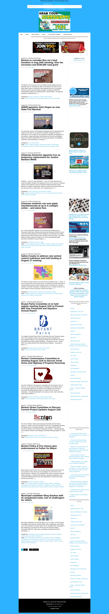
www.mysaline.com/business (78, 265)
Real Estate (48, 96)
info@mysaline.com (59, 4)
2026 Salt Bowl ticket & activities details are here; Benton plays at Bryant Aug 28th (79, 456)
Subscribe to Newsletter (78, 328)
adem (26, 144)
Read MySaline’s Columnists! (79, 396)
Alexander (31, 534)
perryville (33, 194)
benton (27, 98)
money (51, 98)
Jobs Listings (74, 362)
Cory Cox (43, 193)
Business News (75, 341)
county (38, 293)
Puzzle (77, 295)
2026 (26, 483)
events (38, 98)
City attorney (32, 539)
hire (29, 245)
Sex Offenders (75, 368)
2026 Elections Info (76, 385)
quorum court (25, 295)
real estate (56, 98)
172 (30, 549)
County (30, 292)
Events (42, 96)
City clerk (39, 539)
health (23, 194)
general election (26, 487)
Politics (49, 191)
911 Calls (73, 355)
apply (31, 244)
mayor (41, 487)
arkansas (36, 144)
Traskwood (38, 536)
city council (41, 437)
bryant (27, 349)
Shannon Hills (30, 536)
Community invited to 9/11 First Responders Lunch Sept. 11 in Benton (79, 435)
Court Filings (74, 359)
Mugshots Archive (76, 352)
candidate (40, 485)
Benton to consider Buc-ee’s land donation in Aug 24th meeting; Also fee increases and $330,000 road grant (42, 62)
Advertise (84, 295)
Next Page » (35, 549)
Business (36, 96)
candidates (47, 485)
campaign (57, 483)
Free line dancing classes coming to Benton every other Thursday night (78, 441)
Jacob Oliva (38, 245)
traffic (40, 295)
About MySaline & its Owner (79, 315)
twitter (60, 606)
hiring (32, 245)
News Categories (76, 334)
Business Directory (76, 399)
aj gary (31, 144)
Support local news (76, 324)
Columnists (80, 293)
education (48, 244)
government (44, 98)
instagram (55, 606)
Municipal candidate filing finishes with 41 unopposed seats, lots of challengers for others (42, 497)
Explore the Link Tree (77, 311)
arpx (46, 483)
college (42, 244)
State (41, 242)
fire (31, 146)
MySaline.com (48, 4)
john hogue (51, 146)
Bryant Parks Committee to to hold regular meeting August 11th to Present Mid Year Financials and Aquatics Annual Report (42, 307)
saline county (34, 295)
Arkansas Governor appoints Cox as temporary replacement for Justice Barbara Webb (40, 157)
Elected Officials (75, 393)
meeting (55, 437)
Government (35, 143)
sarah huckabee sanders (53, 245)
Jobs (38, 242)
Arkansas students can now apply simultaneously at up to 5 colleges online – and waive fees (39, 205)
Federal (40, 292)
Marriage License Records (78, 372)
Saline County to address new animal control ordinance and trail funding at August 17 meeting (41, 258)
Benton (30, 96)
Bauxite (37, 534)
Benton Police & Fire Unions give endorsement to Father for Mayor (39, 447)
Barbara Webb (35, 193)
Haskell (59, 534)
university (28, 247)
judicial (28, 194)
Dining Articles (75, 349)
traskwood (33, 542)
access (27, 244)
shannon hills (25, 542)
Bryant (30, 348)
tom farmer (61, 487)
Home (72, 308)
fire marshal (36, 146)
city (36, 437)
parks (48, 348)
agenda (27, 437)
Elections (35, 191)
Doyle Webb (50, 193)
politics (60, 293)
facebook (50, 606)
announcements (33, 483)
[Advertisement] (79, 75)
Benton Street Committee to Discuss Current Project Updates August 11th (41, 408)
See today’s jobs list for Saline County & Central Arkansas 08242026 (79, 476)
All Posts (73, 337)
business (32, 98)
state (57, 146)
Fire (29, 143)
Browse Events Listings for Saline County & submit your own (77, 152)
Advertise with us (76, 318)
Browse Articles (79, 296)
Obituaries (74, 365)
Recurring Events (76, 378)
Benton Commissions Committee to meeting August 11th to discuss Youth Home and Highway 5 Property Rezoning (43, 360)
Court (30, 191)
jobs (44, 245)
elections (58, 485)
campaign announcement (28, 485)
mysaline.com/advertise (74, 105)
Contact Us (74, 321)
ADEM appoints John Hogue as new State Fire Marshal (40, 108)
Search (73, 331)
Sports (82, 291)
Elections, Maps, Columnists (79, 381)
